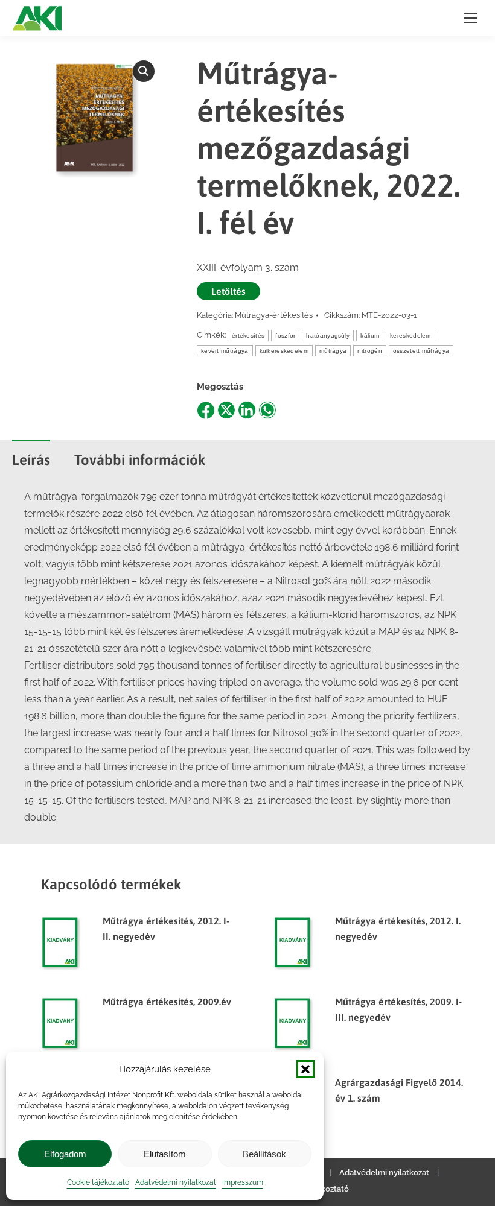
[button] (305, 1069)
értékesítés (248, 335)
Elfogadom (65, 1154)
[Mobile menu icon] (471, 18)
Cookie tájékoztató (98, 1182)
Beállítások (264, 1154)
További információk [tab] (140, 460)
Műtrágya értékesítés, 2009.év (167, 1001)
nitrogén (369, 350)
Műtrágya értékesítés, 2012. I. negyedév (398, 928)
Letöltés (228, 291)
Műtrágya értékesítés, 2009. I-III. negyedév (398, 1009)
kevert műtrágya (225, 350)
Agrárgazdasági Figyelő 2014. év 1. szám (399, 1090)
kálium (369, 335)
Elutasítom (165, 1154)
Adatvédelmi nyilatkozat (175, 1182)
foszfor (285, 335)
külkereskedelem (284, 350)
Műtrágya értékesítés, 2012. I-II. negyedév (166, 928)
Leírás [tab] (31, 460)
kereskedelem (410, 335)
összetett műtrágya (421, 350)
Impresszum (242, 1182)
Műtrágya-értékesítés (274, 315)
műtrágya (332, 350)
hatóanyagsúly (328, 335)
